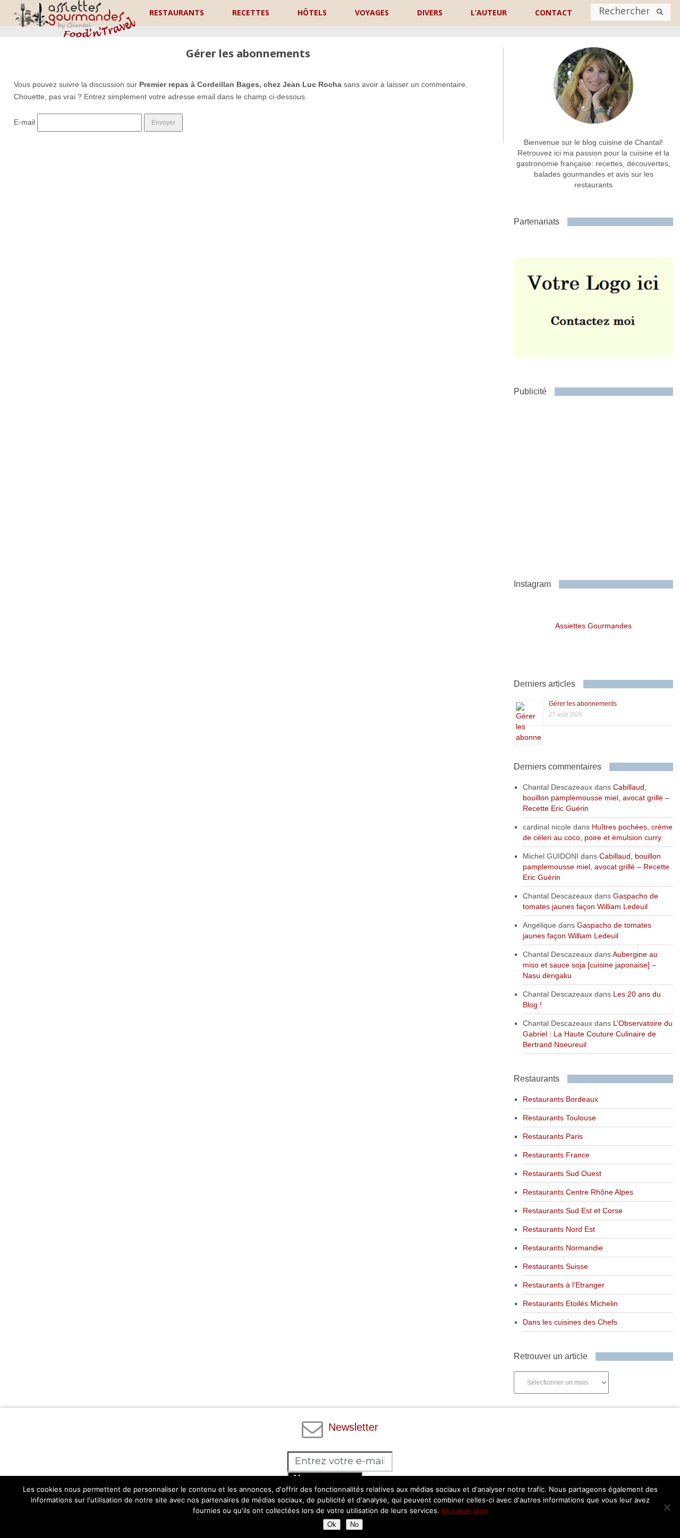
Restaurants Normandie (563, 1247)
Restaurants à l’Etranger (564, 1285)
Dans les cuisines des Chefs (570, 1322)
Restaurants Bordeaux (560, 1099)
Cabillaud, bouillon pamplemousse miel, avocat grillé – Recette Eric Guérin (596, 798)
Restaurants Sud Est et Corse (573, 1210)
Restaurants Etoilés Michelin (570, 1303)
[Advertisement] (596, 483)
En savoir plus (464, 1510)
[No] (666, 1507)
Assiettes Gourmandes (593, 625)
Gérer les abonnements (583, 703)
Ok (331, 1524)
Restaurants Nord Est (559, 1229)
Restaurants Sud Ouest (562, 1173)
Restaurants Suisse (555, 1266)
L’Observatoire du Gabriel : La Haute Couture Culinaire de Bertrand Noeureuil (598, 1034)
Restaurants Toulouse (559, 1117)
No (354, 1524)
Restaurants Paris (553, 1136)
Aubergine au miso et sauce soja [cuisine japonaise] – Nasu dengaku (590, 965)
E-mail (24, 122)
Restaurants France (556, 1155)
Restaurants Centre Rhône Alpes (578, 1192)
